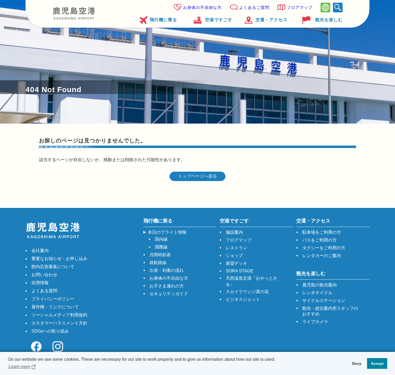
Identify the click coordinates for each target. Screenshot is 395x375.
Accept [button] (377, 363)
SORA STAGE (239, 271)
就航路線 (158, 262)
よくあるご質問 (254, 7)
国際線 (161, 247)
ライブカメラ (315, 321)
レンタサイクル (317, 292)
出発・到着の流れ (166, 270)
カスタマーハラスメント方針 (59, 323)
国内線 (161, 239)
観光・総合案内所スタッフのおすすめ (330, 311)
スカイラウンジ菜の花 (247, 291)
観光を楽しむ (329, 19)
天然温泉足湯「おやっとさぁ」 (251, 281)
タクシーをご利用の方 (323, 248)
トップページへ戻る (197, 176)
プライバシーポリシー (52, 299)
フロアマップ (300, 7)
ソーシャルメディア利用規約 (59, 315)
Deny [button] (356, 363)
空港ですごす (218, 19)
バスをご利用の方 (319, 240)
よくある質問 (44, 291)
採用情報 (40, 282)
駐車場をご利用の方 (321, 232)
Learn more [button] (19, 366)
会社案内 (40, 250)
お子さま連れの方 (166, 286)
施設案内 (234, 232)
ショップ (234, 255)
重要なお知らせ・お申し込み (59, 258)
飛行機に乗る (163, 19)
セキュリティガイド (168, 293)
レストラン (236, 248)
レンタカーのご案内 (321, 255)
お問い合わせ (44, 274)
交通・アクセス (272, 19)
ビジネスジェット (243, 299)
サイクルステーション (323, 300)
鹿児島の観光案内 (319, 285)
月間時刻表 (160, 255)
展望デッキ (236, 263)
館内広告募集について (52, 266)
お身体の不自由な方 (202, 7)
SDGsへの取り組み (50, 331)
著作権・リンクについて (55, 307)
